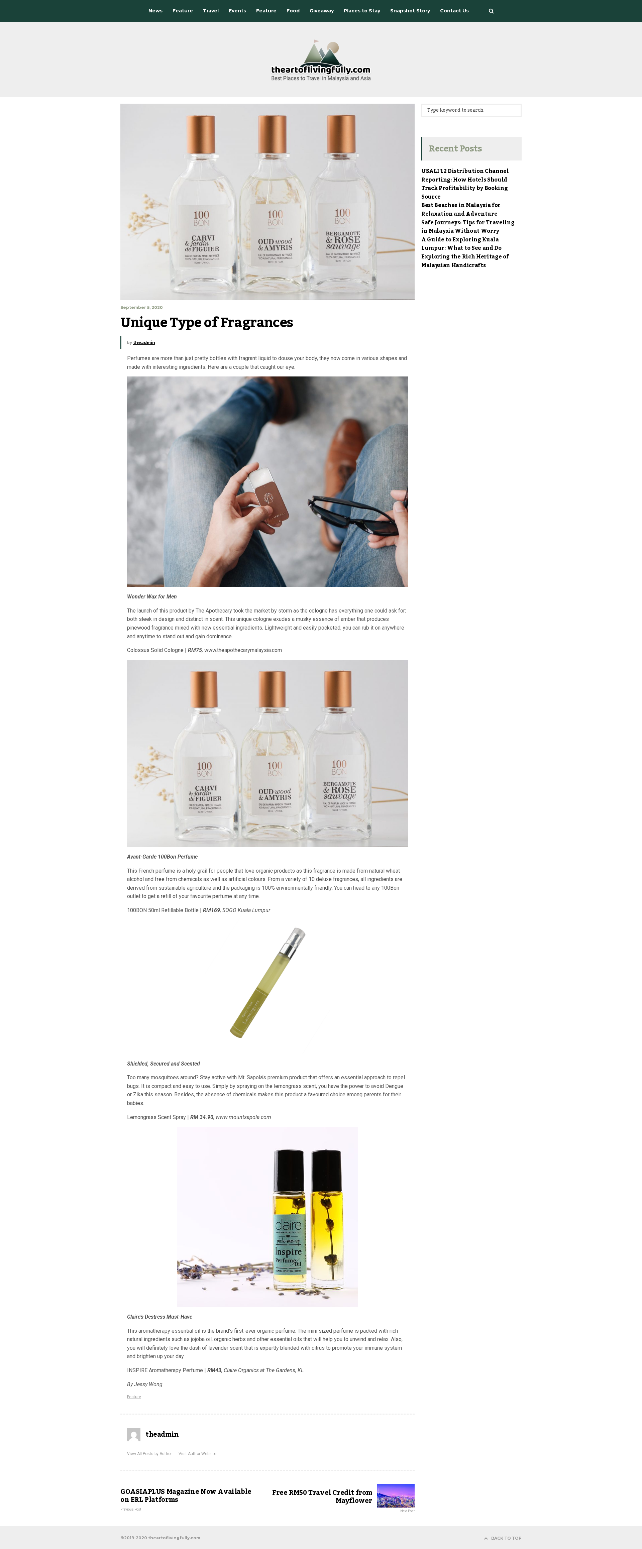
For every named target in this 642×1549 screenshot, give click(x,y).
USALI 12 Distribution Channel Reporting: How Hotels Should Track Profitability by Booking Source (465, 184)
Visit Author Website (197, 1453)
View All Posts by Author (149, 1453)
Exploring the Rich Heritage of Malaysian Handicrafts (465, 261)
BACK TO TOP (506, 1538)
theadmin (144, 342)
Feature (134, 1397)
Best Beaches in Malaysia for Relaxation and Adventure (461, 209)
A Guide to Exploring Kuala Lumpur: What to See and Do (461, 244)
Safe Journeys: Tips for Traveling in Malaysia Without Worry (467, 227)
